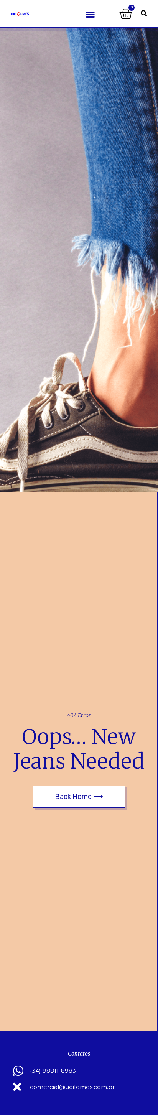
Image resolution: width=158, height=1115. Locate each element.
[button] (90, 14)
